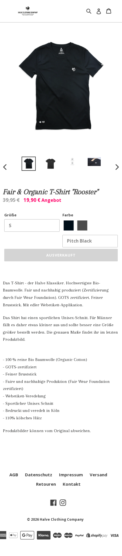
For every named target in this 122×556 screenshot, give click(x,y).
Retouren (46, 484)
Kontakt (72, 484)
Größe (10, 215)
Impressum (71, 474)
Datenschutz (38, 474)
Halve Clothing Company (62, 519)
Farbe (67, 215)
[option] (29, 163)
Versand (98, 474)
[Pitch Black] (68, 226)
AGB (13, 474)
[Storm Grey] (82, 226)
